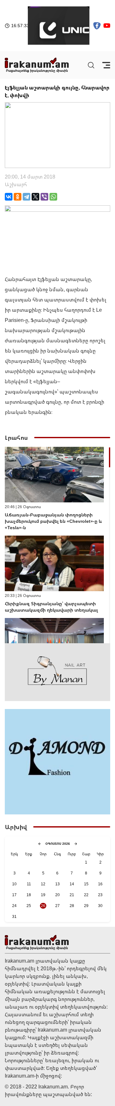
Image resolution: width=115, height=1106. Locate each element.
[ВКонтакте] (8, 197)
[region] (57, 545)
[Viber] (44, 197)
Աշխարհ (16, 184)
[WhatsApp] (53, 197)
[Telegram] (26, 197)
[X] (35, 197)
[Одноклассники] (17, 197)
